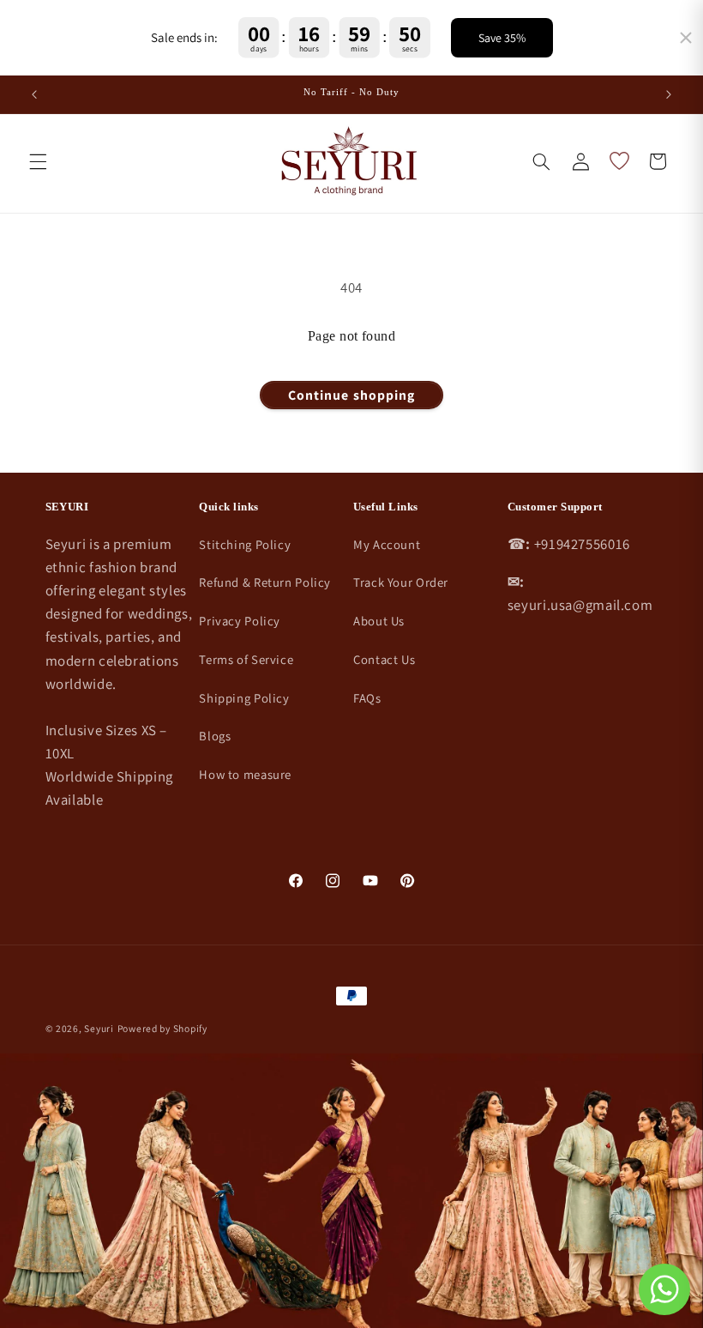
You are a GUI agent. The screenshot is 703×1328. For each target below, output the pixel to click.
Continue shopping (351, 395)
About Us (379, 621)
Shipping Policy (244, 698)
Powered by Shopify (162, 1028)
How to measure (245, 774)
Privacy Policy (239, 621)
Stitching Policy (245, 544)
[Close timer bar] (686, 38)
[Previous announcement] (34, 94)
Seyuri (98, 1028)
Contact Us (384, 659)
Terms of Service (246, 659)
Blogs (215, 735)
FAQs (367, 698)
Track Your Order (400, 582)
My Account (386, 544)
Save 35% (502, 37)
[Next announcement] (669, 94)
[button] (37, 161)
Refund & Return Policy (265, 582)
